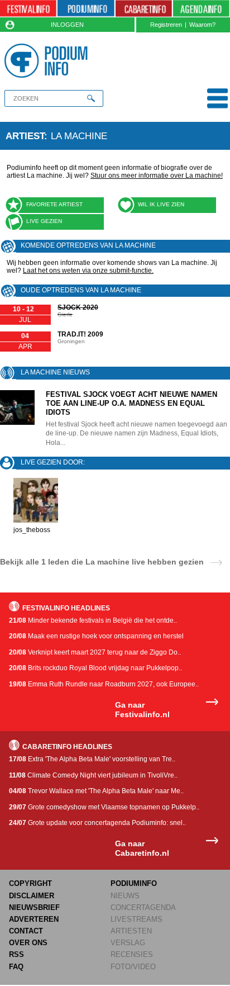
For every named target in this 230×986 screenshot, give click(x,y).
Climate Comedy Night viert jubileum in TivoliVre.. (93, 775)
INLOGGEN (67, 24)
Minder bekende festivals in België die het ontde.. (93, 620)
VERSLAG (128, 942)
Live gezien (44, 221)
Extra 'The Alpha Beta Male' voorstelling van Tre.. (92, 759)
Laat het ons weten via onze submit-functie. (88, 270)
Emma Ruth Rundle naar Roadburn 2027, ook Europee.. (104, 684)
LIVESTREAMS (136, 919)
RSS (16, 954)
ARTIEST (25, 135)
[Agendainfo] (201, 8)
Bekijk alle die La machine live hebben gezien (102, 561)
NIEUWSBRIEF (34, 907)
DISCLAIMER (31, 896)
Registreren (166, 24)
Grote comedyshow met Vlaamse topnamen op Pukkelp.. (104, 807)
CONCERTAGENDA (143, 907)
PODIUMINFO (134, 883)
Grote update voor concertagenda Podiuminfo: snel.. (97, 823)
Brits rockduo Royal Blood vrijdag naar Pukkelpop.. (95, 668)
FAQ (16, 967)
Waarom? (202, 24)
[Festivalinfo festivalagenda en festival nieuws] (28, 8)
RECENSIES (132, 954)
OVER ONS (28, 942)
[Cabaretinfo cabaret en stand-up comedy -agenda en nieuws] (144, 8)
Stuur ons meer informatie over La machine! (156, 175)
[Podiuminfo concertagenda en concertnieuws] (86, 8)
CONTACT (26, 931)
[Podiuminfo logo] (48, 61)
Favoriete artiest (54, 204)
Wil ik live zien (161, 204)
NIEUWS (125, 896)
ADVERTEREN (34, 919)
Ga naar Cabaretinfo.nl (142, 848)
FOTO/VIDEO (133, 967)
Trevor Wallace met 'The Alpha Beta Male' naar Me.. (96, 791)
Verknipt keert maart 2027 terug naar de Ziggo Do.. (95, 652)
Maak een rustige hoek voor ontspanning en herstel (96, 636)
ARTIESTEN (131, 931)
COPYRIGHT (30, 883)
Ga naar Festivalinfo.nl (142, 709)
